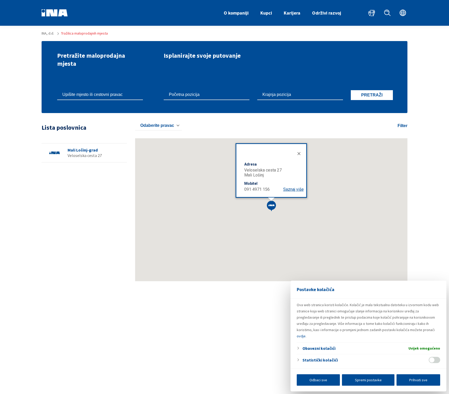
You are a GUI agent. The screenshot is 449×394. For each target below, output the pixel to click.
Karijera (292, 13)
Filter (402, 125)
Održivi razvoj (326, 13)
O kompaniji (236, 13)
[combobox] (158, 125)
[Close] (298, 153)
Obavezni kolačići (318, 348)
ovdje (301, 336)
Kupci (266, 13)
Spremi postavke (368, 380)
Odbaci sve (318, 380)
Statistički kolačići (320, 360)
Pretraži (371, 95)
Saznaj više (293, 189)
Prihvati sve (418, 380)
